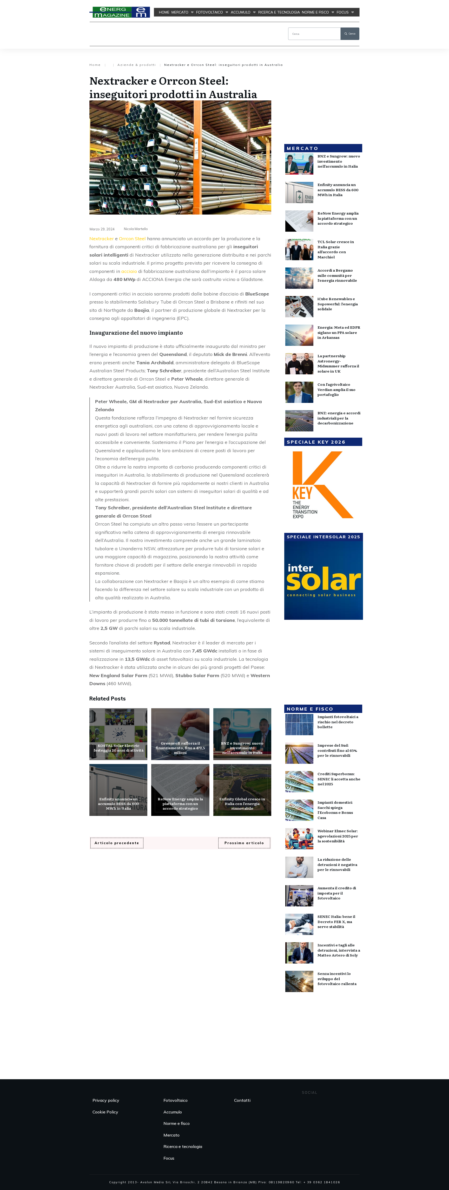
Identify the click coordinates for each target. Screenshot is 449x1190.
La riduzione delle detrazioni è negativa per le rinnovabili (337, 864)
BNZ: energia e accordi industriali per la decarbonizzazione (339, 417)
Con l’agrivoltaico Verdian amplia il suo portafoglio (336, 389)
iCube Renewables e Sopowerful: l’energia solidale (338, 303)
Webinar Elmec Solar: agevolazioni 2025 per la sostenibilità (338, 835)
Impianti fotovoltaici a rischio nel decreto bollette (338, 721)
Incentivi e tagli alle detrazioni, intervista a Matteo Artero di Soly (339, 950)
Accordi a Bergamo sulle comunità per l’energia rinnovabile (337, 275)
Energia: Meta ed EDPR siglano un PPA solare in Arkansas (339, 332)
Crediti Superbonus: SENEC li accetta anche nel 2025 (339, 778)
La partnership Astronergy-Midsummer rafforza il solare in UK (338, 363)
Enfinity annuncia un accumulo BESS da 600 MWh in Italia (118, 790)
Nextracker (101, 239)
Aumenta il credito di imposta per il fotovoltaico (337, 892)
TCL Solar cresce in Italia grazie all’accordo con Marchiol (336, 249)
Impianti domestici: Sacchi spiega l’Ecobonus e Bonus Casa (335, 810)
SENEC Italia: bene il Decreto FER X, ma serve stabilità (336, 921)
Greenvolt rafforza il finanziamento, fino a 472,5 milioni (180, 734)
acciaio (129, 271)
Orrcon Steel (132, 239)
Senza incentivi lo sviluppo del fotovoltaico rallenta (337, 978)
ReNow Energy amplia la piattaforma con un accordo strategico (180, 790)
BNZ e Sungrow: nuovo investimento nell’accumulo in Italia (242, 734)
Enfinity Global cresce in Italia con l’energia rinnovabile (242, 790)
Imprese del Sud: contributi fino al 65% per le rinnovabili (337, 750)
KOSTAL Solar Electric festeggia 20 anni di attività (118, 734)
